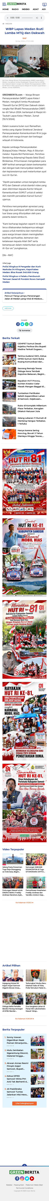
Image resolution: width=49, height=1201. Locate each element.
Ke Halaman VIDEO (24, 903)
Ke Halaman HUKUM (24, 1019)
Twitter (28, 1182)
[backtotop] (24, 1166)
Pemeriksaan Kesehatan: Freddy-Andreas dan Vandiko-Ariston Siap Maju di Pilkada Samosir (36, 892)
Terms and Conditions (24, 1188)
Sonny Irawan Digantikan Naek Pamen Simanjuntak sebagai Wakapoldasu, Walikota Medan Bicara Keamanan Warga (17, 1040)
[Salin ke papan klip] (31, 324)
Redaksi (9, 1185)
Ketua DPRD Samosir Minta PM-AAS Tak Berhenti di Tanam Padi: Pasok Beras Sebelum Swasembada (17, 1079)
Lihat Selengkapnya (24, 1103)
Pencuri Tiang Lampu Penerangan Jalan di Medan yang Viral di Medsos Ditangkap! (23, 297)
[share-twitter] (22, 324)
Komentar (26, 330)
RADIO (15, 9)
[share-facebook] (18, 324)
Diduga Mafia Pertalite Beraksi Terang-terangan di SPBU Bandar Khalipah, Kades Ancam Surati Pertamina (12, 1008)
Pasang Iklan (19, 1185)
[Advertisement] (24, 933)
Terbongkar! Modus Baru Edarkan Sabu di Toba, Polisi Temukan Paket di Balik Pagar (36, 985)
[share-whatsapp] (27, 324)
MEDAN (8, 308)
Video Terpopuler (13, 849)
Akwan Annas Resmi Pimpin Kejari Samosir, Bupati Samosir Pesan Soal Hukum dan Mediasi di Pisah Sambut (17, 1066)
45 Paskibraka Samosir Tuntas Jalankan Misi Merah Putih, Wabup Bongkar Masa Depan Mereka (17, 1092)
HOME (5, 9)
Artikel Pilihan (11, 965)
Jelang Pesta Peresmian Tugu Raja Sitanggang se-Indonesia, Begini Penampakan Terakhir (12, 869)
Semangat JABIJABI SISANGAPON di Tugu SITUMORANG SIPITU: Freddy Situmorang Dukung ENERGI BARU (35, 869)
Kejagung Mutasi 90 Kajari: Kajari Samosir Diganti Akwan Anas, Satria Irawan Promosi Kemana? (11, 985)
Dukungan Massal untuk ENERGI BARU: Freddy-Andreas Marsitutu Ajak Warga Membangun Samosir (12, 892)
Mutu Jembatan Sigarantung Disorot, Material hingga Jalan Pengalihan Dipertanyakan (17, 1053)
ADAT (36, 9)
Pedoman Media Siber (34, 1185)
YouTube (34, 1182)
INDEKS (26, 9)
